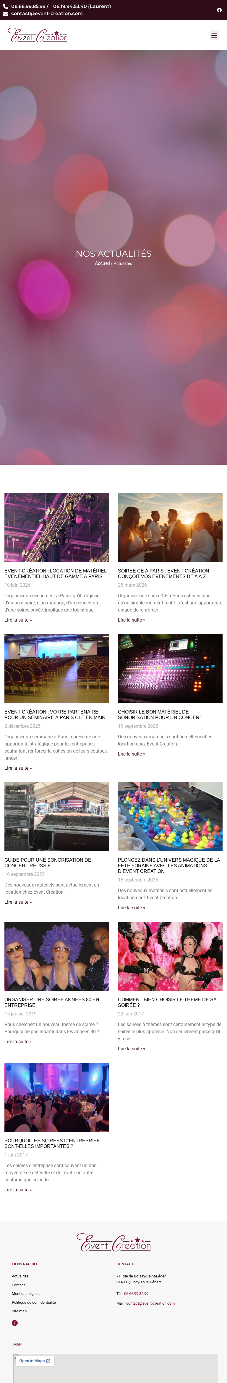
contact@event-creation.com (150, 1303)
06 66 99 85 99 (136, 1293)
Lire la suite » (18, 620)
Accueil (102, 263)
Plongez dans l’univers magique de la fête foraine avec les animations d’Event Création (169, 866)
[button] (214, 35)
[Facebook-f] (15, 1323)
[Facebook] (219, 10)
